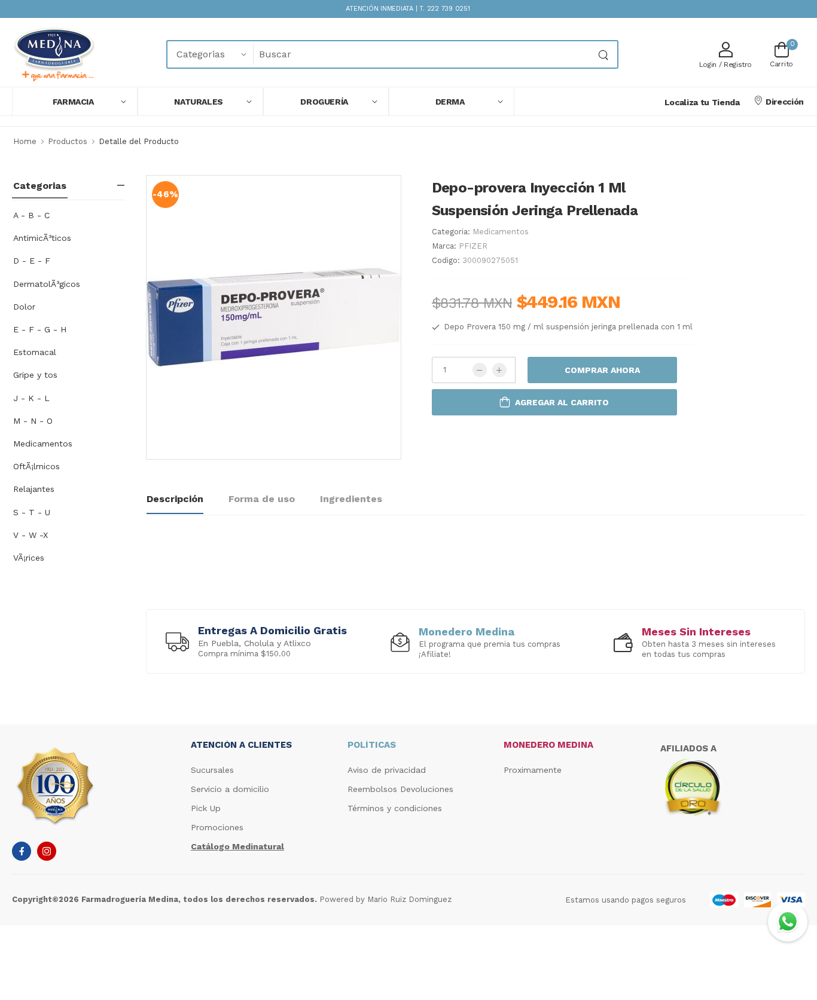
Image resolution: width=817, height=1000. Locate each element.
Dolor (24, 306)
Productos (67, 141)
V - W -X (30, 535)
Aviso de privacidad (386, 770)
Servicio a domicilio (230, 789)
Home (24, 141)
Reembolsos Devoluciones (400, 789)
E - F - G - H (39, 329)
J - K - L (31, 398)
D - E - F (31, 260)
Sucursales (212, 770)
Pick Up (206, 808)
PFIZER (473, 245)
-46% (165, 194)
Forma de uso (261, 498)
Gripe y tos (35, 375)
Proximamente (533, 770)
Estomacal (34, 352)
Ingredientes (351, 498)
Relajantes (33, 489)
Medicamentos (42, 443)
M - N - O (33, 421)
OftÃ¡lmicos (36, 466)
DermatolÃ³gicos (46, 284)
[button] (75, 101)
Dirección (785, 101)
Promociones (217, 827)
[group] (256, 641)
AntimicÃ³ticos (42, 238)
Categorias (39, 185)
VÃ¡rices (28, 557)
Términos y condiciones (394, 808)
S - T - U (31, 512)
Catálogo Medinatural (237, 846)
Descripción (175, 498)
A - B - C (31, 215)
